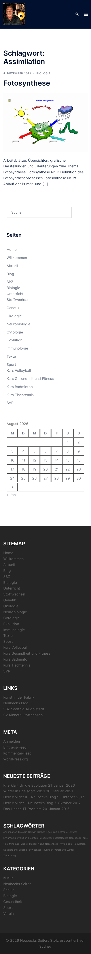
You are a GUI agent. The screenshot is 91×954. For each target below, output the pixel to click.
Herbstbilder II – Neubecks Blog (29, 797)
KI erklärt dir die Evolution (25, 785)
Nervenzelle (51, 843)
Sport (11, 364)
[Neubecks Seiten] (14, 14)
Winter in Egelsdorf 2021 (24, 791)
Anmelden (11, 741)
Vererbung (60, 849)
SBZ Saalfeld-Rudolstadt (23, 709)
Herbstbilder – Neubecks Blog (28, 803)
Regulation (79, 843)
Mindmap (14, 843)
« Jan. (12, 495)
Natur (41, 843)
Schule (8, 890)
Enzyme (73, 832)
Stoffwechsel (17, 299)
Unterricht (15, 293)
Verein (8, 913)
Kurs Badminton (20, 387)
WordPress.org (15, 759)
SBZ (10, 282)
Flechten (33, 838)
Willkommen (17, 257)
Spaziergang (10, 849)
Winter (70, 849)
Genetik (13, 308)
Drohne (41, 832)
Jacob (78, 838)
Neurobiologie (18, 324)
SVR (10, 403)
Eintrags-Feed (15, 747)
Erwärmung (9, 838)
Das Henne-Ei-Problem (22, 809)
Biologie (43, 73)
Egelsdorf (51, 832)
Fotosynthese (26, 83)
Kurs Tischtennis (20, 395)
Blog (10, 274)
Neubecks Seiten (17, 884)
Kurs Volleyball (19, 370)
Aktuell (12, 266)
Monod (33, 843)
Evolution (14, 340)
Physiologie (65, 843)
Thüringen (47, 849)
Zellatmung (9, 855)
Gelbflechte (61, 838)
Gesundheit (12, 901)
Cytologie (15, 332)
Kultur (8, 878)
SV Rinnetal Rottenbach (23, 715)
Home (12, 249)
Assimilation (10, 832)
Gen (71, 838)
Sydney (45, 946)
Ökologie (14, 316)
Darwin (32, 832)
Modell (24, 843)
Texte (11, 356)
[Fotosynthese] (45, 122)
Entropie (63, 832)
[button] (77, 14)
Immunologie (17, 348)
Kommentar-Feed (17, 753)
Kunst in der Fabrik (18, 697)
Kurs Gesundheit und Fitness (30, 378)
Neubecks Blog (15, 703)
